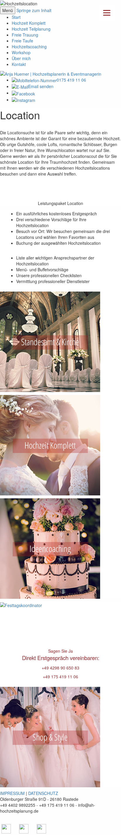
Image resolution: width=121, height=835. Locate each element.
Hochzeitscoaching (29, 46)
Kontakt (19, 64)
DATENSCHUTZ (43, 793)
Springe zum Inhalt (33, 10)
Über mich (21, 58)
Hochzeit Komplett (29, 23)
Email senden (40, 86)
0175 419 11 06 (71, 80)
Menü (7, 10)
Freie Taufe (22, 41)
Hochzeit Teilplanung (31, 29)
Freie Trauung (25, 35)
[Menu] (107, 12)
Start (16, 17)
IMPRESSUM (12, 793)
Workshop (21, 52)
